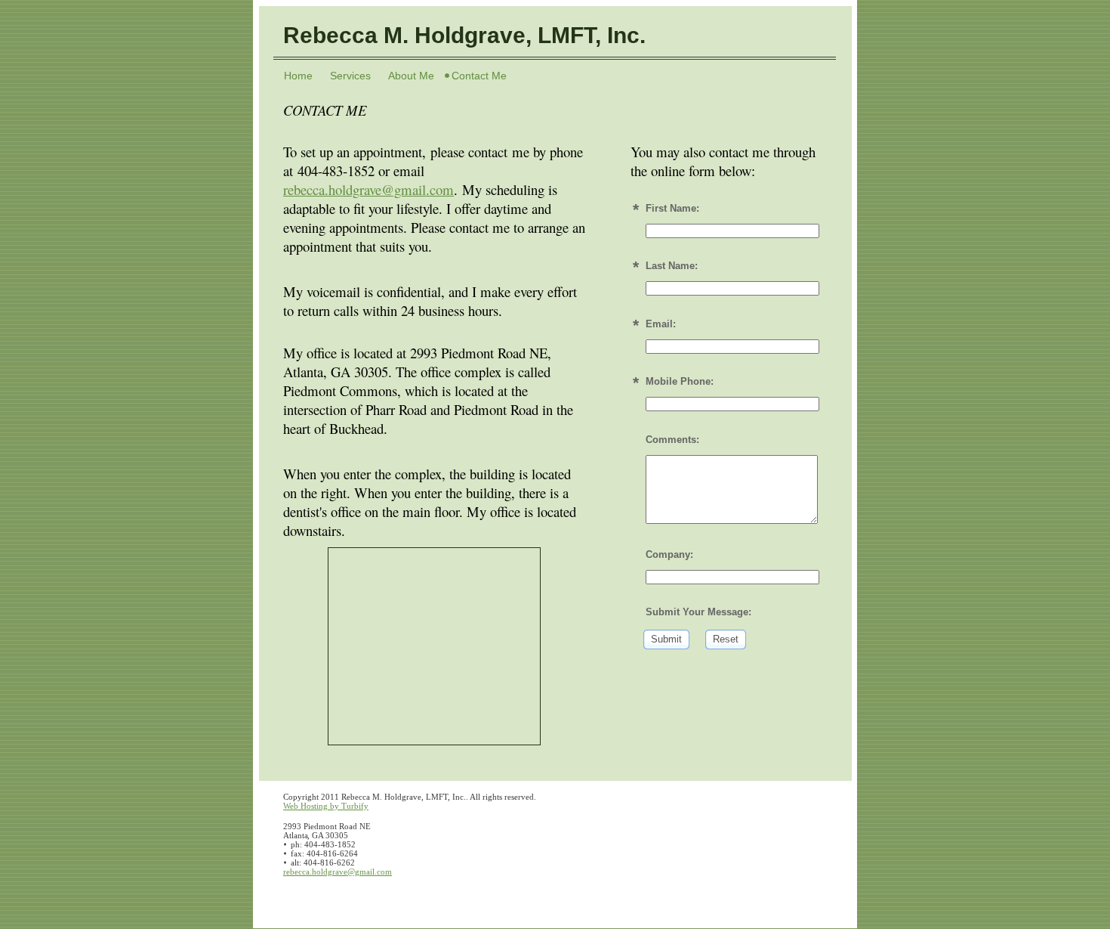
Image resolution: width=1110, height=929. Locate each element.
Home (298, 76)
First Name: (672, 208)
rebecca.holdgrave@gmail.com (368, 189)
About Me (411, 76)
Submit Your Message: (698, 612)
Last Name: (672, 265)
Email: (661, 324)
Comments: (672, 439)
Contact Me (479, 76)
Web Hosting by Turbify (325, 805)
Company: (669, 554)
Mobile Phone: (680, 381)
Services (350, 76)
